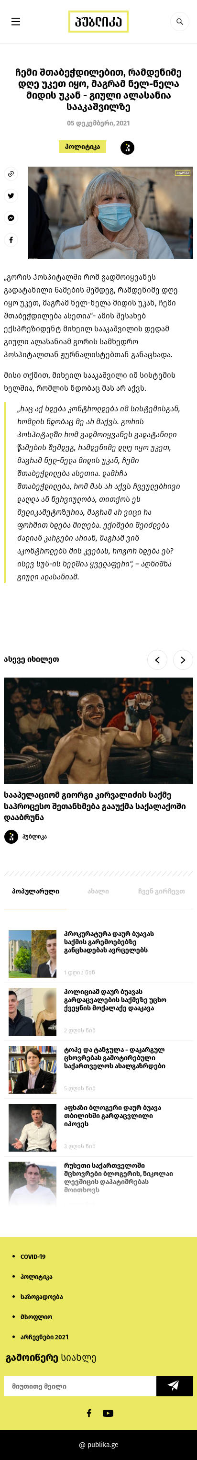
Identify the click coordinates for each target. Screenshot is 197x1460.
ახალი (98, 891)
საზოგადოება (42, 1297)
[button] (179, 21)
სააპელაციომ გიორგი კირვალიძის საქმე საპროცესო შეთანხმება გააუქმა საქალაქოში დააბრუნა (95, 806)
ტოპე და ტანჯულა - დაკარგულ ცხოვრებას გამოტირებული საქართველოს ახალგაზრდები (114, 1058)
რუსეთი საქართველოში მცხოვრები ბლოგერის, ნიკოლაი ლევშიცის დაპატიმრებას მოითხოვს (118, 1178)
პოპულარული (35, 891)
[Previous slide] (157, 660)
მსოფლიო (36, 1317)
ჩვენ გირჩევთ (161, 891)
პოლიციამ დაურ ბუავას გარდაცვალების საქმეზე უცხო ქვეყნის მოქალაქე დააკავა (115, 1000)
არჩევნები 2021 (44, 1337)
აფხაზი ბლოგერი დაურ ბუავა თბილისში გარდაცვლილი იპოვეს (112, 1116)
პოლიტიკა (82, 147)
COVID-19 (33, 1256)
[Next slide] (183, 660)
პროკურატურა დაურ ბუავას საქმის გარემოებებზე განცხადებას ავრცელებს (109, 942)
